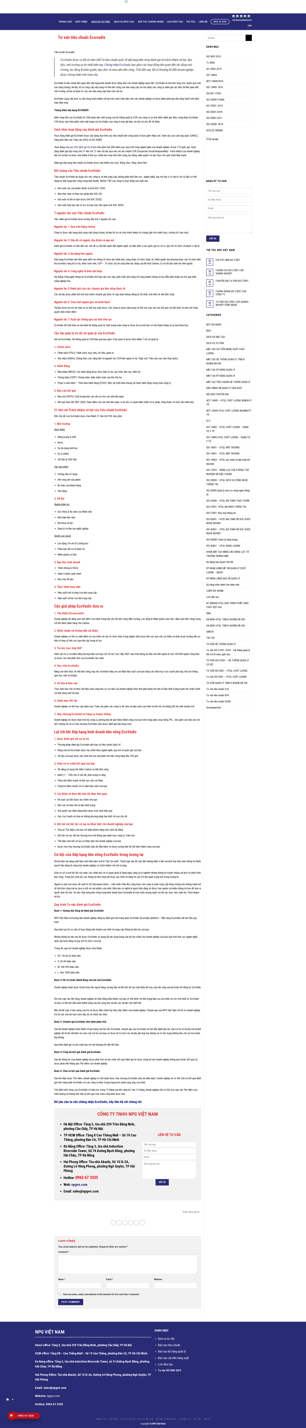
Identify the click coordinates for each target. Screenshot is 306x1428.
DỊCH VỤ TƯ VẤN (100, 21)
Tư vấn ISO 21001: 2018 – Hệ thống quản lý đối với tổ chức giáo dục (228, 652)
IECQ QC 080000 (214, 130)
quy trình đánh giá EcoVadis (83, 147)
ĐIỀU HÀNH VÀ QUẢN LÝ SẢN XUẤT (224, 388)
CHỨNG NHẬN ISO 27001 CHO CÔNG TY (231, 293)
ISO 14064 (211, 74)
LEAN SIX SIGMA (214, 590)
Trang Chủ (65, 21)
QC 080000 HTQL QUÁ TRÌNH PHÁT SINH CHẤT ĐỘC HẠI (227, 605)
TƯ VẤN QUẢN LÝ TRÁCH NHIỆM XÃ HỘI (227, 683)
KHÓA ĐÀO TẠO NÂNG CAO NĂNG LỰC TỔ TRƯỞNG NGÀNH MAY (227, 554)
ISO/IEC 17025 (213, 93)
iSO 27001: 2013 (214, 105)
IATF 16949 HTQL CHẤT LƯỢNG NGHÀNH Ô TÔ (228, 412)
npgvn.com (79, 1184)
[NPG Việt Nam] (153, 6)
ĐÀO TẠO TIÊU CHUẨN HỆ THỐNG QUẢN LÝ (228, 382)
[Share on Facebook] (113, 1222)
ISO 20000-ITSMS (215, 99)
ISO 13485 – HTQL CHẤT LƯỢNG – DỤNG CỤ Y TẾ (227, 429)
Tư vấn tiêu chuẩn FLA (217, 689)
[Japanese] (242, 19)
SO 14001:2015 (214, 68)
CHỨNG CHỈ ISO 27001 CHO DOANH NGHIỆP (230, 272)
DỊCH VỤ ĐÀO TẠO (124, 21)
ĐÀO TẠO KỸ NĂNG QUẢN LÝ (220, 369)
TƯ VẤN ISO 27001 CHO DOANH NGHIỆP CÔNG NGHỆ (232, 303)
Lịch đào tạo (212, 596)
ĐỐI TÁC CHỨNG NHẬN (151, 21)
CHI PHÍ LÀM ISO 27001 (228, 259)
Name (61, 1279)
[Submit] (249, 38)
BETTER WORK (213, 324)
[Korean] (246, 19)
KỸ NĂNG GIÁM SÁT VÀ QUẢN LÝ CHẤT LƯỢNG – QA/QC (226, 570)
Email (109, 1279)
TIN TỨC (190, 21)
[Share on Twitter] (119, 1222)
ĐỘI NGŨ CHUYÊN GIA (217, 394)
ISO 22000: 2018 (214, 124)
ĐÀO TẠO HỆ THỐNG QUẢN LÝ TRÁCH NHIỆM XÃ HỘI (225, 361)
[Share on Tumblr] (142, 1222)
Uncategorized (213, 707)
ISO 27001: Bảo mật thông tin (221, 513)
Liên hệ (203, 21)
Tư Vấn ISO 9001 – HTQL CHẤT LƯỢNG (226, 676)
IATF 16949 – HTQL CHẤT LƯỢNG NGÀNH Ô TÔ (228, 402)
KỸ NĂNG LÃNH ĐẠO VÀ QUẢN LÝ (223, 578)
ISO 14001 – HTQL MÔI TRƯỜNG (223, 447)
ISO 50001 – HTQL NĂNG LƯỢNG (223, 545)
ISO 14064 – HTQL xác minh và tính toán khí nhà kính (228, 461)
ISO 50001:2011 (214, 118)
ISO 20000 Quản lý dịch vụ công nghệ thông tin (228, 492)
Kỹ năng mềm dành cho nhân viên (222, 584)
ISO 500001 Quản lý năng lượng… (222, 539)
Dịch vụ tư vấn (166, 1339)
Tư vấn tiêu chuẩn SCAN (218, 701)
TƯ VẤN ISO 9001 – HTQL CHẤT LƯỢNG (226, 670)
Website (158, 1279)
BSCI (208, 330)
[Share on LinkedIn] (136, 1222)
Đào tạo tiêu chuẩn (169, 1345)
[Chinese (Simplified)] (249, 21)
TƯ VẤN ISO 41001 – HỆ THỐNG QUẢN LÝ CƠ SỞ (227, 662)
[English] (238, 19)
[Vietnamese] (234, 19)
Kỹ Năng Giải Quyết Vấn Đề (219, 562)
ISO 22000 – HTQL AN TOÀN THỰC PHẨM (227, 500)
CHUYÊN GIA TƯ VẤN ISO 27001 (232, 280)
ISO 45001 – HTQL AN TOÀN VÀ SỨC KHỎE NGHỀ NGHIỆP (228, 521)
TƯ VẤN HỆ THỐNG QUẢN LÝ (221, 644)
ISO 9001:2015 (213, 56)
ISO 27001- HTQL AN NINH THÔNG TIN (226, 506)
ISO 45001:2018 (214, 111)
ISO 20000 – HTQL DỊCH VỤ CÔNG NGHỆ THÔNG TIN (227, 482)
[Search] (55, 21)
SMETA (210, 631)
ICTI (208, 420)
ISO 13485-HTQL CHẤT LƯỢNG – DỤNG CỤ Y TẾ (228, 439)
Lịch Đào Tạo (175, 21)
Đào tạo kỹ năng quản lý (172, 1351)
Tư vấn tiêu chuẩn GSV (217, 695)
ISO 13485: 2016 (214, 87)
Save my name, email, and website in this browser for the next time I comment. (101, 1294)
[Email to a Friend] (124, 1222)
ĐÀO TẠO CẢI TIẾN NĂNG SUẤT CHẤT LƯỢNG (225, 351)
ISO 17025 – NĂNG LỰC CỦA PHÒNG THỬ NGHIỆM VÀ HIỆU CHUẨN (227, 472)
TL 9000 (210, 62)
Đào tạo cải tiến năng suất (173, 1358)
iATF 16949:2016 (214, 81)
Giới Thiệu (81, 21)
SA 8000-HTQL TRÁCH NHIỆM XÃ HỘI (225, 619)
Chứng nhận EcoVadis (117, 65)
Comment (63, 1252)
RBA (208, 613)
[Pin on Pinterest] (130, 1222)
